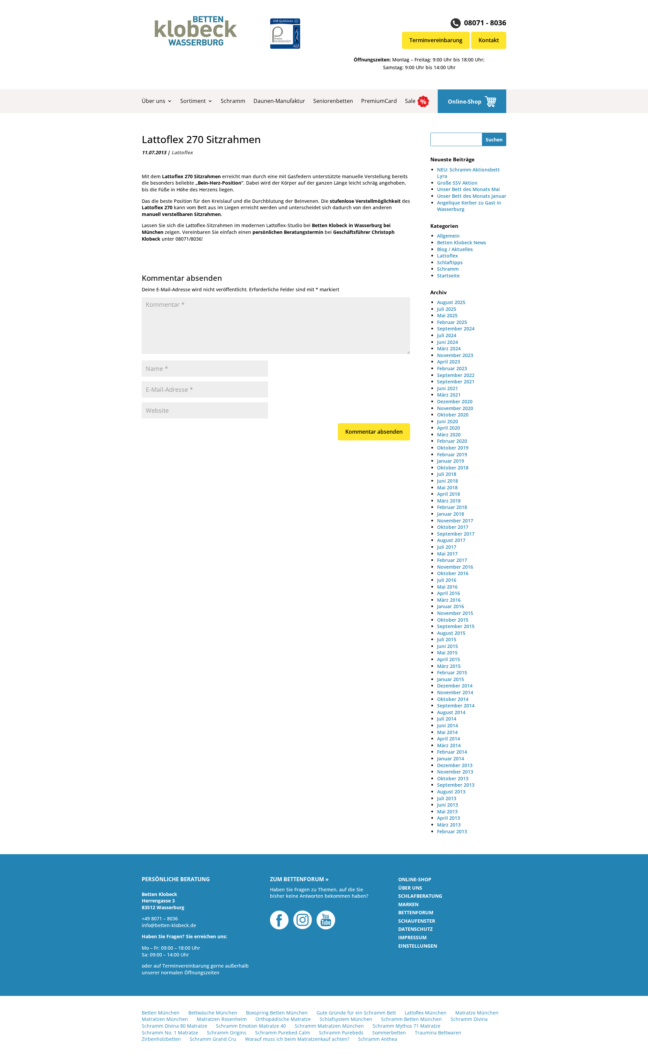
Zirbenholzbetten (161, 1039)
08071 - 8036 (485, 22)
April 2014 (448, 738)
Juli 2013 (446, 798)
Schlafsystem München (346, 1019)
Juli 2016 (446, 580)
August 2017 (451, 540)
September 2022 (456, 375)
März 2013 (449, 824)
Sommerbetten (389, 1032)
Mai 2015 (447, 652)
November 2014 (455, 692)
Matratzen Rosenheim (222, 1019)
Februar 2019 (452, 454)
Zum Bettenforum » (299, 879)
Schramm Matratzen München (329, 1026)
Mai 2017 (447, 553)
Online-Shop (464, 101)
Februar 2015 (452, 672)
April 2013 (448, 818)
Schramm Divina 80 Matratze (174, 1026)
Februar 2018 (452, 507)
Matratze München (476, 1012)
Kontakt (489, 40)
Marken (408, 904)
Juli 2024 (446, 335)
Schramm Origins (226, 1032)
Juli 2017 (446, 547)
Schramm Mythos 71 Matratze (406, 1026)
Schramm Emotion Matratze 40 (251, 1026)
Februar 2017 (452, 560)
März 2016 (449, 600)
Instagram (302, 920)
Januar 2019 (450, 461)
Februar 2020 (452, 441)
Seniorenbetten (333, 101)
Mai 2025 (447, 315)
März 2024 (449, 348)
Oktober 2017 (452, 527)
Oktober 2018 (452, 467)
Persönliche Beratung (176, 879)
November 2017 (455, 520)
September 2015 (456, 626)
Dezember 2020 (455, 401)
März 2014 (449, 745)
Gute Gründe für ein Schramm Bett (356, 1012)
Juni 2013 (447, 805)
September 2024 (456, 328)
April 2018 (448, 494)
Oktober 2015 (452, 620)
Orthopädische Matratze (283, 1019)
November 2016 (455, 567)
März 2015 (449, 666)
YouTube (326, 920)
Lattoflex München (426, 1012)
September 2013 (456, 785)
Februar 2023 (452, 368)
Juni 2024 (447, 342)
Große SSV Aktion (457, 183)
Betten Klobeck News (461, 242)
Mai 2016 (447, 587)
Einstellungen (417, 946)
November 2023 (455, 355)
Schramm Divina (469, 1019)
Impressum (412, 937)
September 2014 (456, 705)
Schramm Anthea (377, 1039)
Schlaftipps (450, 262)
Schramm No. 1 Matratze (170, 1032)
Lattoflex (182, 152)
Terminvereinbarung (435, 40)
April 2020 (448, 428)
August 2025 (451, 302)
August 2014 (451, 712)
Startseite (448, 275)
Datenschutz (415, 929)
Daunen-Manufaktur (279, 101)
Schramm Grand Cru (213, 1039)
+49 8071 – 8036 (160, 918)
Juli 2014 (446, 718)
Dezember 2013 (455, 765)
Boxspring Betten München (277, 1012)
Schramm (233, 101)
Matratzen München (165, 1019)
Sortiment (193, 101)
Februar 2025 (452, 322)
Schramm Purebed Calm (282, 1032)
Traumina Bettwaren (438, 1032)
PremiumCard (379, 101)
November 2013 (455, 771)
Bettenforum (415, 912)
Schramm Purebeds (341, 1032)
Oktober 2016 (452, 573)
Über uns (153, 101)
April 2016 (448, 593)
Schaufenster (416, 921)
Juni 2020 (447, 421)
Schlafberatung (420, 896)
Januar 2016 (450, 606)
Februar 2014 (452, 752)
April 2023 (448, 361)
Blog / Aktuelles (455, 249)
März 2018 (449, 500)
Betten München (161, 1012)
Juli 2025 (446, 309)
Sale (410, 101)
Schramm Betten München (411, 1019)
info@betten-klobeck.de (169, 925)
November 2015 (455, 613)
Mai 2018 (447, 487)
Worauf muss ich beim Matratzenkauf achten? (297, 1039)
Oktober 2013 (452, 778)
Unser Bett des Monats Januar (471, 196)
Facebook (279, 920)
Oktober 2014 (452, 699)
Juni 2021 (447, 388)
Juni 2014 (447, 725)
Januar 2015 (450, 679)
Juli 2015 (446, 639)
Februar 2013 (452, 831)
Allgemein (448, 236)
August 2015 (451, 633)
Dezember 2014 (455, 685)
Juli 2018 (446, 474)
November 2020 (455, 408)
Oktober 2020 (452, 414)
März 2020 (449, 434)
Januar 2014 (450, 758)
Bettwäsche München (212, 1012)
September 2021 (456, 381)
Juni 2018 (447, 481)
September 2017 (456, 534)
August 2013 (451, 791)
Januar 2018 (450, 514)
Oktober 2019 (452, 447)
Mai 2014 (447, 732)
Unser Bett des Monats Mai (468, 189)
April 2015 (448, 659)
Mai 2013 (447, 811)
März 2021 (449, 394)
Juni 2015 (447, 646)
